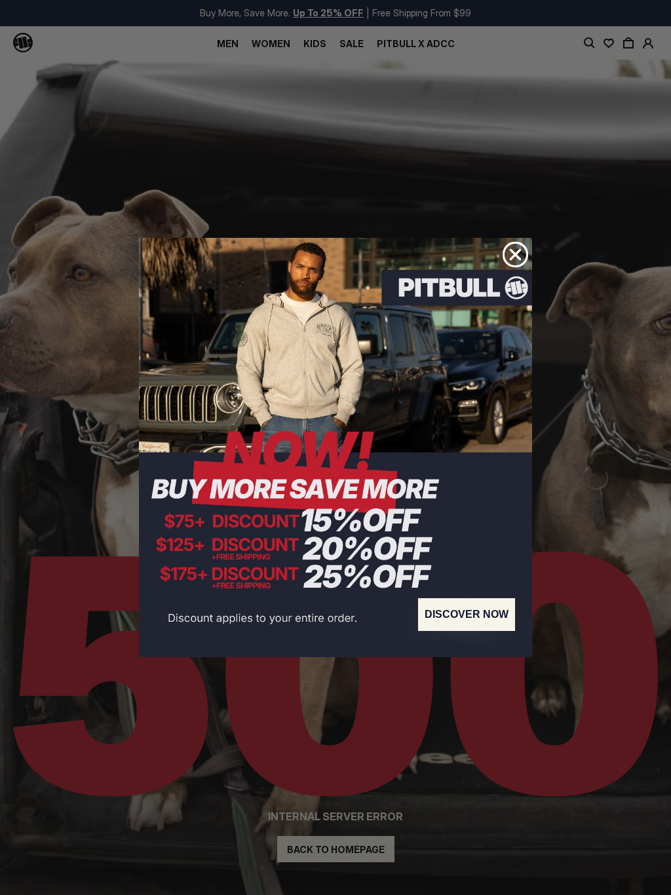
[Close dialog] (515, 254)
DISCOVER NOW (466, 614)
